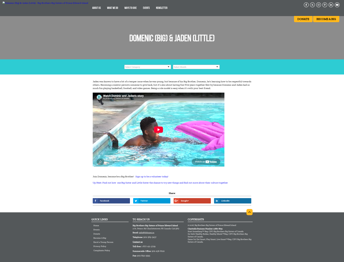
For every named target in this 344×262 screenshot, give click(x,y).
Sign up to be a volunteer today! (151, 176)
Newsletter (161, 8)
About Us (96, 8)
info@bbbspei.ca (146, 232)
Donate (96, 233)
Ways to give (130, 8)
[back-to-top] (249, 212)
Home (96, 225)
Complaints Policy (101, 250)
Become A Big (99, 238)
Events (146, 8)
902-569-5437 (149, 237)
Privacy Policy (99, 246)
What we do (112, 8)
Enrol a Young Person (103, 242)
